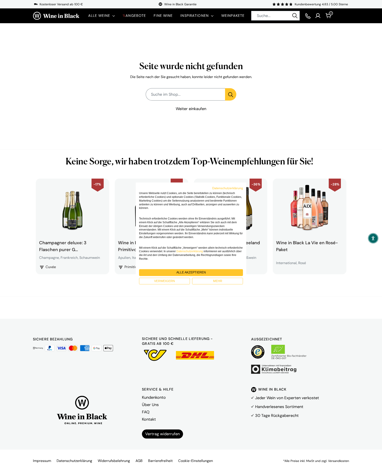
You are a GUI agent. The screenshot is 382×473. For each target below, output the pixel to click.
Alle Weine (99, 15)
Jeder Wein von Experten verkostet (287, 398)
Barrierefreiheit (160, 460)
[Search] (295, 15)
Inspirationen (194, 15)
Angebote (134, 15)
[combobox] (275, 16)
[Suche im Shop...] (230, 94)
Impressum (42, 460)
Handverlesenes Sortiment (279, 406)
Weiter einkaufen (191, 108)
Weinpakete (232, 15)
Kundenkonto (154, 397)
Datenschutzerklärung (74, 460)
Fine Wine (163, 15)
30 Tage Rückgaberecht (277, 415)
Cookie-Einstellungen (195, 460)
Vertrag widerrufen (162, 434)
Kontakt (149, 419)
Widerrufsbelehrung (114, 460)
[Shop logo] (56, 16)
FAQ (145, 412)
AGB (139, 460)
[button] (373, 238)
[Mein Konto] (318, 15)
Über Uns (150, 404)
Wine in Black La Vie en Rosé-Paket (307, 245)
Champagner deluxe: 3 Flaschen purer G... (62, 245)
